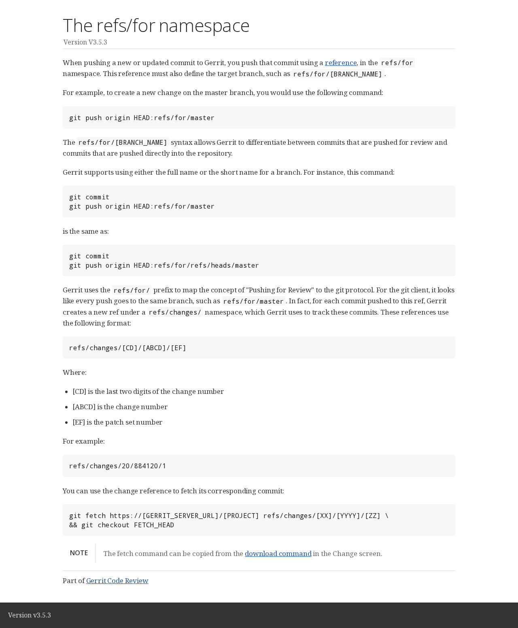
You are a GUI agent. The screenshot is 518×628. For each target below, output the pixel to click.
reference (341, 62)
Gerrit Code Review (117, 580)
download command (278, 553)
